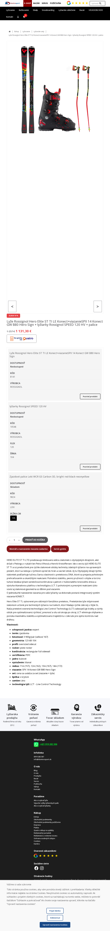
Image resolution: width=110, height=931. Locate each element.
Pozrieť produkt (90, 396)
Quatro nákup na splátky (44, 830)
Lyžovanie (26, 31)
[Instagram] (42, 868)
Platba (36, 827)
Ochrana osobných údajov (44, 838)
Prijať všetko (55, 911)
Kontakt (9, 17)
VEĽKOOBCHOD (96, 10)
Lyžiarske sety (39, 31)
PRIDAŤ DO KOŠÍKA (35, 539)
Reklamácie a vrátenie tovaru (45, 835)
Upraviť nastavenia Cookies (55, 925)
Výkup (36, 786)
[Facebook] (36, 868)
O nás (36, 773)
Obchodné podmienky (43, 819)
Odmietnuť (55, 918)
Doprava (37, 825)
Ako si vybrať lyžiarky (42, 806)
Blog (35, 770)
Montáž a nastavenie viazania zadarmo (29, 549)
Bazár (36, 778)
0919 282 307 (39, 756)
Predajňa (37, 776)
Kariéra (37, 844)
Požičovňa (38, 784)
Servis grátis (60, 549)
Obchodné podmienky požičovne (47, 822)
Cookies (37, 841)
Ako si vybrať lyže (41, 800)
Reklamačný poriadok (42, 833)
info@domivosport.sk (42, 759)
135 (13, 518)
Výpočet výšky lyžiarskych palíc (46, 803)
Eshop (16, 31)
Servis (36, 781)
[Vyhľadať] (100, 3)
